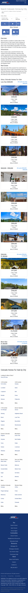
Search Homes (14, 525)
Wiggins (3, 421)
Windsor (3, 399)
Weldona (3, 450)
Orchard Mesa (18, 498)
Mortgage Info (14, 546)
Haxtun (2, 447)
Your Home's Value (14, 551)
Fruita (16, 491)
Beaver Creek (4, 465)
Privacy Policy (10, 576)
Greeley (16, 384)
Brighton (3, 435)
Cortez (2, 498)
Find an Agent (14, 530)
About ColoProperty (14, 559)
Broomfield (17, 421)
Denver (16, 409)
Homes (5, 33)
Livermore (17, 447)
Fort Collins (3, 384)
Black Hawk (3, 461)
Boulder (2, 395)
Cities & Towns (14, 535)
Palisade (17, 502)
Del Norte (17, 472)
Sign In (17, 0)
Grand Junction (18, 494)
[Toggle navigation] (25, 2)
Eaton (16, 387)
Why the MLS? (14, 567)
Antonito (17, 476)
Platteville (17, 399)
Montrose (3, 494)
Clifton (16, 487)
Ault (16, 391)
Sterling (2, 413)
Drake (16, 443)
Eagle (2, 472)
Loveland (3, 387)
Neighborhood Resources (14, 538)
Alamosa (17, 465)
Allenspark (17, 450)
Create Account (23, 0)
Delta (2, 502)
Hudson (2, 425)
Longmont (3, 391)
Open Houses (14, 528)
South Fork (17, 461)
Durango (3, 487)
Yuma (2, 443)
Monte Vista (18, 469)
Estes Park (17, 435)
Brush (2, 417)
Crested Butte (4, 469)
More (18, 23)
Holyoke (3, 439)
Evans (16, 395)
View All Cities (4, 377)
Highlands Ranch (19, 413)
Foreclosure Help (14, 554)
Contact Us (14, 564)
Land (15, 33)
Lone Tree (17, 417)
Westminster (18, 425)
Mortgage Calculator (14, 549)
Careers (14, 562)
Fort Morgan (4, 409)
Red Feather (18, 439)
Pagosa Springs (4, 491)
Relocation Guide (14, 541)
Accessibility (17, 576)
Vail (2, 476)
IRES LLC (14, 585)
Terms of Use (3, 576)
